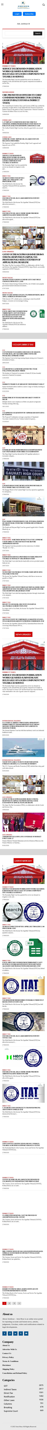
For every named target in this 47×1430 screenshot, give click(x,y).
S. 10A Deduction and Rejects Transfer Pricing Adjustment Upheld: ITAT (21, 1108)
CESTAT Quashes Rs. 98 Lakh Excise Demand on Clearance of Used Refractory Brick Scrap (20, 1180)
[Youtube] (26, 1333)
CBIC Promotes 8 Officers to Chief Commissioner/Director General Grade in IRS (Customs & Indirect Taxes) (21, 99)
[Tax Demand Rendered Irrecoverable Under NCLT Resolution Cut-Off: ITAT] (23, 985)
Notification (8, 92)
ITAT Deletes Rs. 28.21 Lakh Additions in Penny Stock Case (20, 199)
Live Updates (8, 252)
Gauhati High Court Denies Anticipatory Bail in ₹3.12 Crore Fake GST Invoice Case (22, 486)
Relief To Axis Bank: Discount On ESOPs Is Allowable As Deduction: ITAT (19, 605)
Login (17, 14)
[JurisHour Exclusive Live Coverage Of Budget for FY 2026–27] (23, 822)
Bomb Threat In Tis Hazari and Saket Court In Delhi (21, 398)
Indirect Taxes (9, 66)
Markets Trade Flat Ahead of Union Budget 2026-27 (23, 384)
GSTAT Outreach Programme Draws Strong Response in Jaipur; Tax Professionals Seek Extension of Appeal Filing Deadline (23, 258)
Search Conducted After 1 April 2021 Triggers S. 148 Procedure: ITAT (13, 179)
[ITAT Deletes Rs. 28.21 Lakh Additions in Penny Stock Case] (23, 1021)
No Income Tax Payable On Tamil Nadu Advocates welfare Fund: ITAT (22, 573)
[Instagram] (10, 1333)
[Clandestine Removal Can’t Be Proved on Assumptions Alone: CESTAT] (23, 1201)
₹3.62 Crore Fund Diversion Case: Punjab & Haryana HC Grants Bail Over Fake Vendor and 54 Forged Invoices (23, 523)
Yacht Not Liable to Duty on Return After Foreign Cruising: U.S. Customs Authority (20, 763)
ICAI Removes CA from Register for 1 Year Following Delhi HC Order (19, 370)
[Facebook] (4, 1333)
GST (3, 448)
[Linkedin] (15, 1333)
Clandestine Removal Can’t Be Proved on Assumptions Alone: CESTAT (19, 1216)
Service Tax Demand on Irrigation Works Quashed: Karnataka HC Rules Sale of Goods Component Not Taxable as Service (23, 72)
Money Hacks (7, 277)
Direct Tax (6, 176)
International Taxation (11, 720)
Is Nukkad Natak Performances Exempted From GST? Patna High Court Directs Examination (22, 451)
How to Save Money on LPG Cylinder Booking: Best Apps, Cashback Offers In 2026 (23, 296)
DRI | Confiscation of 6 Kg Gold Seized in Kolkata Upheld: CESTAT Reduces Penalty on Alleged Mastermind (22, 1253)
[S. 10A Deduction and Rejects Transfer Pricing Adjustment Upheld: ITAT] (23, 1093)
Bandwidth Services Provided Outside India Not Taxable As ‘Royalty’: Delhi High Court (22, 558)
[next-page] (19, 1303)
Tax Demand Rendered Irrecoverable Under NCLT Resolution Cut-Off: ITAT (23, 1001)
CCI (3, 350)
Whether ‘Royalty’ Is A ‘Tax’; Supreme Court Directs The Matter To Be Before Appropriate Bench (22, 541)
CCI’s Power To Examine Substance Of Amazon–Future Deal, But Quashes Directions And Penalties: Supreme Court (21, 354)
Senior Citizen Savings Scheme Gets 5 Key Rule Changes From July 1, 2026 (21, 280)
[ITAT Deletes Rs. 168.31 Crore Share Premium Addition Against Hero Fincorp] (23, 1057)
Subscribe (29, 14)
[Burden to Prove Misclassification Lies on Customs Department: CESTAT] (23, 1274)
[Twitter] (21, 1333)
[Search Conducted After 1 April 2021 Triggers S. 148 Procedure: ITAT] (37, 180)
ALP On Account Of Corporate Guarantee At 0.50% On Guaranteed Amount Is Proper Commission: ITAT (23, 620)
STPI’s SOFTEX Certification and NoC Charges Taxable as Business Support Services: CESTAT (21, 1144)
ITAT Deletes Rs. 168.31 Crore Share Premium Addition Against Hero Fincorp (20, 214)
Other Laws (6, 120)
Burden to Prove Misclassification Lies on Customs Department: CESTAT (20, 1290)
